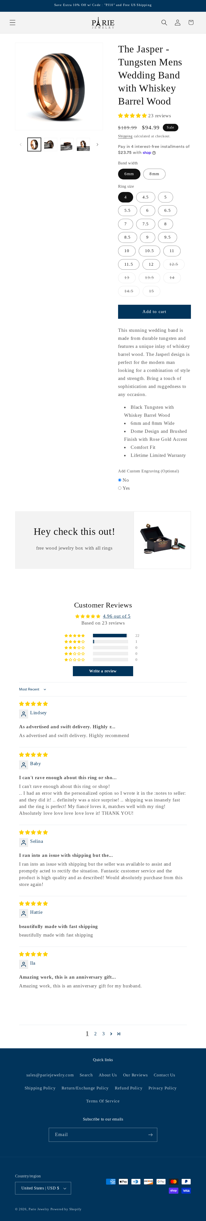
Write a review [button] (103, 671)
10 (126, 250)
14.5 (132, 292)
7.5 (145, 224)
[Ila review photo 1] (31, 1005)
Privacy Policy (162, 1088)
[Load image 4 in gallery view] (83, 144)
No (126, 480)
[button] (12, 22)
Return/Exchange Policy (85, 1088)
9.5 (167, 237)
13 (130, 279)
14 (175, 279)
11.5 (128, 264)
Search (86, 1075)
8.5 (127, 237)
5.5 (127, 210)
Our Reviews (135, 1075)
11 (172, 250)
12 (151, 264)
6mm (129, 173)
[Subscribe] (150, 1135)
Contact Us (164, 1075)
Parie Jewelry (39, 1209)
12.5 (177, 266)
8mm (154, 173)
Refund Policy (128, 1088)
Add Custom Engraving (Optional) (148, 471)
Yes (126, 488)
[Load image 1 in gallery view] (34, 144)
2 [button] (95, 1033)
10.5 (149, 250)
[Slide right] (97, 144)
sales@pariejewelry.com (50, 1075)
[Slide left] (20, 144)
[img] (33, 703)
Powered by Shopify (66, 1209)
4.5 (145, 197)
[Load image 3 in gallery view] (67, 144)
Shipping (125, 136)
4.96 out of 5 (117, 616)
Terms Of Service (103, 1101)
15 (154, 292)
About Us (108, 1075)
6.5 (167, 210)
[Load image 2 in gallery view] (50, 144)
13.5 (152, 279)
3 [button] (103, 1033)
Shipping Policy (40, 1088)
